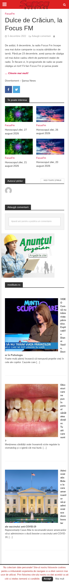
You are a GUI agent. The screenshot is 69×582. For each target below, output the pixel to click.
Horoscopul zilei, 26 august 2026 (47, 131)
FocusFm (10, 14)
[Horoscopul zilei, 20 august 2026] (50, 146)
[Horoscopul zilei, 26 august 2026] (50, 113)
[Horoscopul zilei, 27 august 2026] (19, 113)
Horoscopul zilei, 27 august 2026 (16, 131)
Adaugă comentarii (41, 36)
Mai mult (59, 578)
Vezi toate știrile (52, 180)
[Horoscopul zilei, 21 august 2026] (19, 146)
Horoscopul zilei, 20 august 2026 (47, 164)
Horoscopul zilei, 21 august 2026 (16, 164)
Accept (47, 578)
